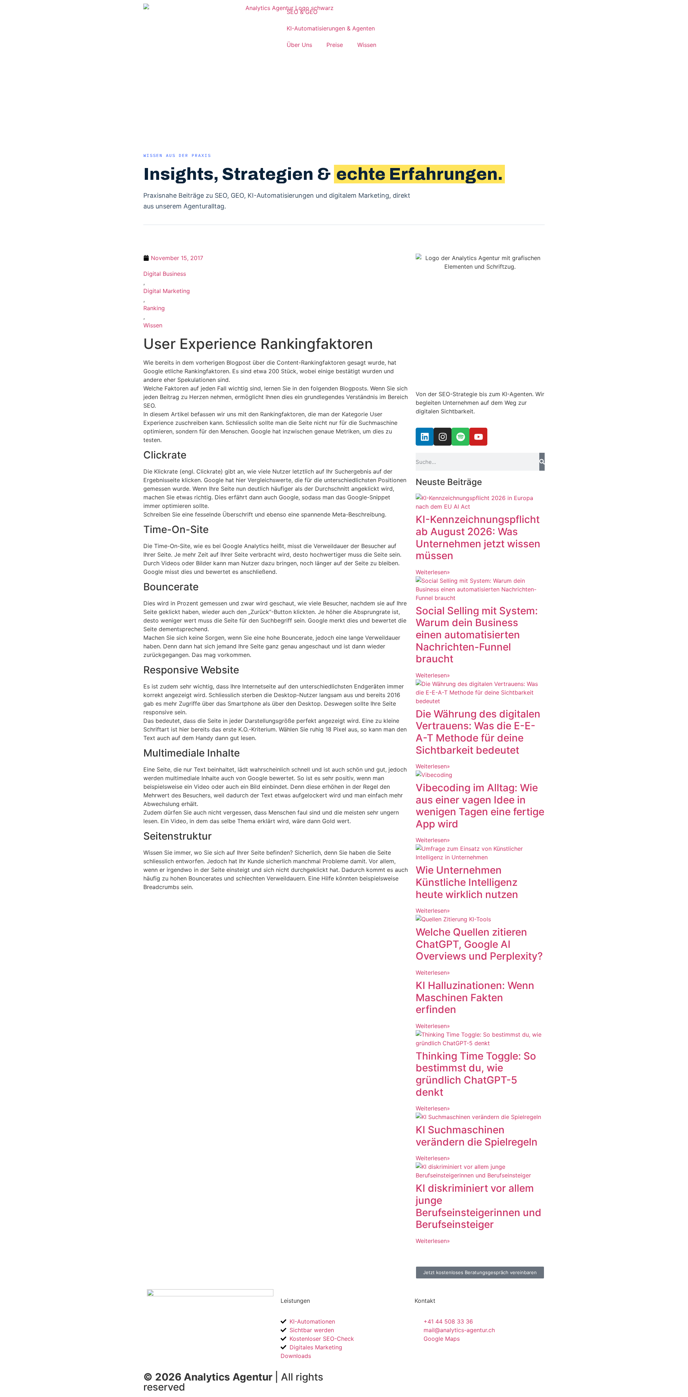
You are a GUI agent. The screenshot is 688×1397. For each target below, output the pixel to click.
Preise (334, 44)
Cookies (362, 1383)
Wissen (366, 44)
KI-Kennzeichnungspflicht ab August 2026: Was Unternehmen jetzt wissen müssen (478, 537)
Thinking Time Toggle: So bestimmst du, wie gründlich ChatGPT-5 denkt (476, 1074)
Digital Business (164, 273)
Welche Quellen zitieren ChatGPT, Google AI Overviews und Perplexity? (479, 944)
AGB (430, 1375)
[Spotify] (460, 437)
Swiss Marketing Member (382, 1375)
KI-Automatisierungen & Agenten (331, 28)
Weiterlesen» (433, 572)
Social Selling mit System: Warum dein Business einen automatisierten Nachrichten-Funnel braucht (477, 635)
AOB (451, 1375)
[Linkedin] (425, 437)
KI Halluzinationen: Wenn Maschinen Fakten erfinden (475, 997)
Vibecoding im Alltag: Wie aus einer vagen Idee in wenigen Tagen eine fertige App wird (480, 806)
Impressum (480, 1375)
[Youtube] (478, 437)
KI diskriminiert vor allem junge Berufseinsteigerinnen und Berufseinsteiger (478, 1206)
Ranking (154, 308)
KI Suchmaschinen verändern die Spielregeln (477, 1136)
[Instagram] (443, 437)
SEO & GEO (302, 11)
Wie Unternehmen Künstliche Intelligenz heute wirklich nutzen (467, 882)
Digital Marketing (166, 290)
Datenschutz (521, 1375)
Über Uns (299, 44)
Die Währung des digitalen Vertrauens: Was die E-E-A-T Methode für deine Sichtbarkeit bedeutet (478, 732)
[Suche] (542, 462)
